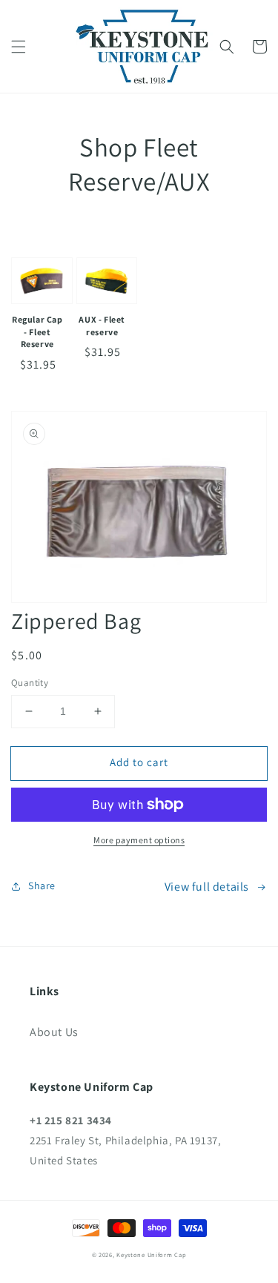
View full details (207, 886)
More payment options (139, 839)
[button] (18, 46)
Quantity (29, 682)
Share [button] (42, 885)
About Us (54, 1032)
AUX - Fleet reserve (102, 325)
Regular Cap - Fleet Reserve (37, 332)
